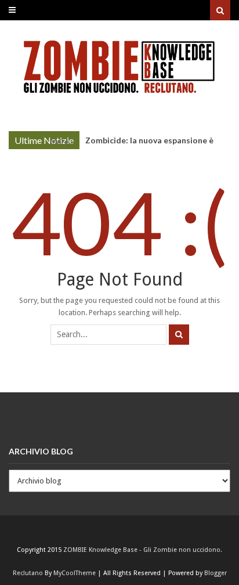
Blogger (215, 573)
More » (62, 141)
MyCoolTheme (74, 573)
